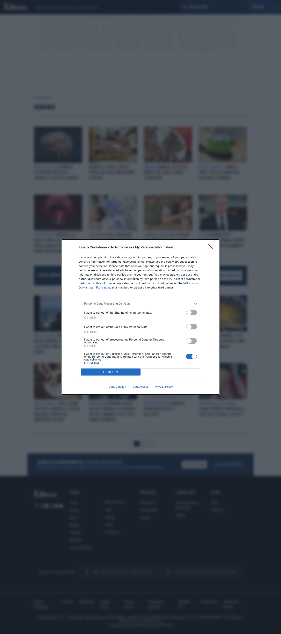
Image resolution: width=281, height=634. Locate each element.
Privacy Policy (164, 386)
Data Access (140, 386)
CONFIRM (110, 372)
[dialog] (140, 317)
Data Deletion (117, 386)
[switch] (191, 312)
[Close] (212, 248)
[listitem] (140, 303)
